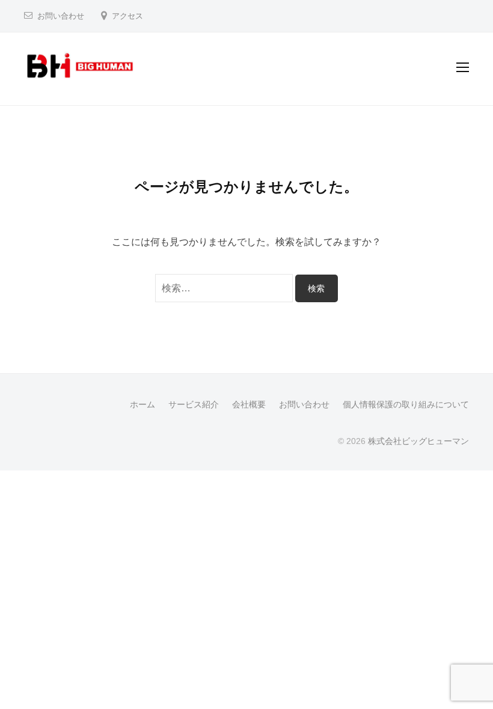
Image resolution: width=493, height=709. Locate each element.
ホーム (142, 404)
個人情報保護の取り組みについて (406, 404)
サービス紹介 (193, 404)
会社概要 (249, 404)
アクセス (127, 15)
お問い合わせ (60, 15)
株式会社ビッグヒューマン (418, 441)
